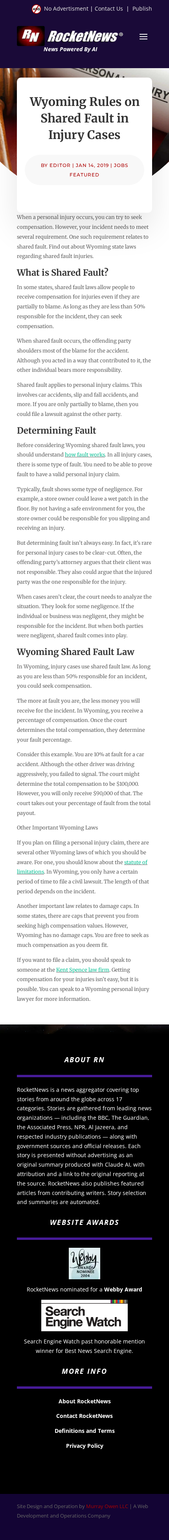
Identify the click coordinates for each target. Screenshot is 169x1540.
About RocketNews (85, 1401)
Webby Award (123, 1289)
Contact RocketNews (84, 1415)
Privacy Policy (84, 1445)
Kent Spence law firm (82, 970)
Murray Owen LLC (107, 1506)
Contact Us (109, 8)
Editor (60, 165)
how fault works (85, 454)
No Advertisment (66, 8)
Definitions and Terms (85, 1430)
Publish (142, 8)
